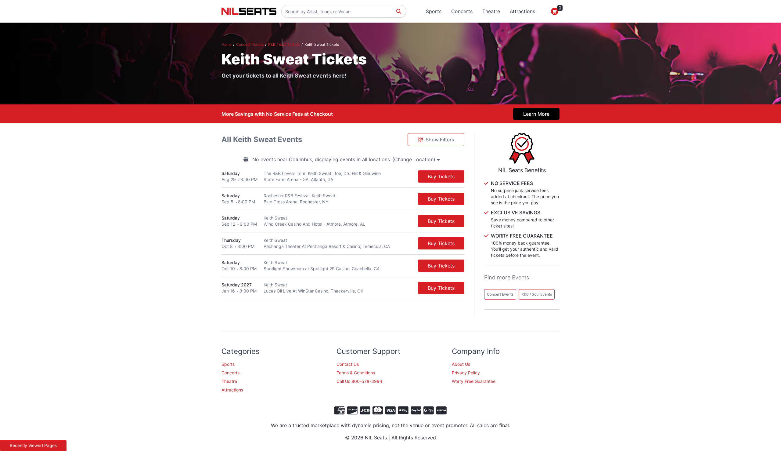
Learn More (536, 114)
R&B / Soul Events (536, 294)
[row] (342, 176)
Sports (433, 11)
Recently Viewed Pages (33, 445)
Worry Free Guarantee (473, 381)
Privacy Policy (466, 372)
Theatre (491, 11)
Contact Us (348, 364)
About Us (461, 364)
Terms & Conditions (356, 372)
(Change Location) (414, 159)
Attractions (522, 11)
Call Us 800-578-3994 (359, 381)
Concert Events (500, 294)
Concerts (462, 11)
